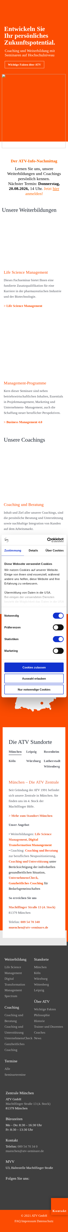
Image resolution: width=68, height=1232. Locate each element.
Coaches (39, 1032)
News (37, 1038)
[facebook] (7, 1185)
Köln (37, 973)
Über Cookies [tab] (55, 550)
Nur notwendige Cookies (34, 689)
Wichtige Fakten (45, 1009)
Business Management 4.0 (24, 422)
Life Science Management (24, 306)
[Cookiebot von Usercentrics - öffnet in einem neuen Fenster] (48, 539)
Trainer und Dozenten (48, 1026)
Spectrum (11, 996)
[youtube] (13, 1185)
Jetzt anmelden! (42, 191)
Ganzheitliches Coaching (26, 883)
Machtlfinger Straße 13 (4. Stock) (32, 907)
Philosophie (42, 1015)
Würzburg (41, 978)
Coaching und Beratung (41, 850)
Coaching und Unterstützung (29, 861)
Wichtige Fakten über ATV (24, 64)
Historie (39, 1021)
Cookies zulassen (34, 667)
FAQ (18, 1221)
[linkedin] (19, 1185)
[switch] (58, 627)
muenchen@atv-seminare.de (28, 927)
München (40, 967)
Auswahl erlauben (34, 678)
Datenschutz (45, 1221)
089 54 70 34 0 (28, 1146)
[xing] (25, 1185)
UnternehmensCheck (18, 1038)
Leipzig (39, 990)
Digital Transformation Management (15, 984)
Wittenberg (41, 984)
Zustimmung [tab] (12, 550)
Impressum (28, 1221)
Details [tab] (33, 550)
